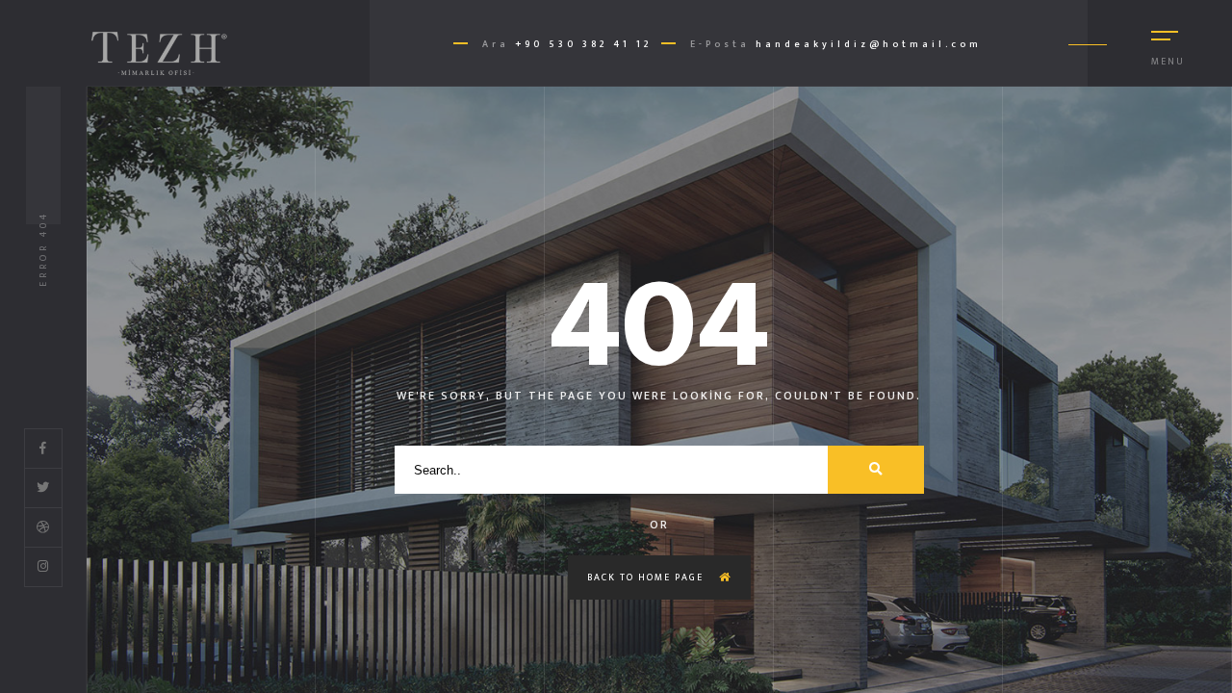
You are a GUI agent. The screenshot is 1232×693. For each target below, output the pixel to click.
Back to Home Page (647, 577)
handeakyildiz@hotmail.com (869, 44)
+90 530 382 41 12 (583, 44)
